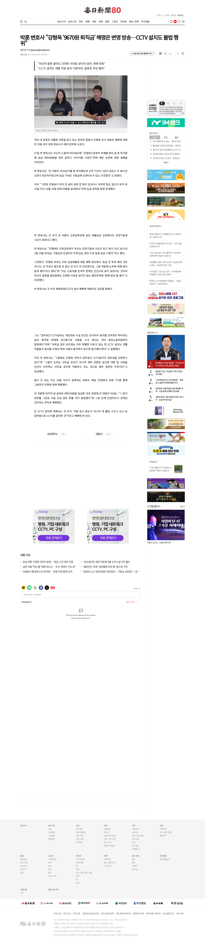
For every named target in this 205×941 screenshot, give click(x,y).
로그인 (173, 15)
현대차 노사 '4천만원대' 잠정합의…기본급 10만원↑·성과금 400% (115, 571)
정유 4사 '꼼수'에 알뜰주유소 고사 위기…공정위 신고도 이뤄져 (176, 149)
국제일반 (163, 829)
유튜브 (103, 434)
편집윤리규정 (138, 913)
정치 (81, 21)
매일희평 (51, 839)
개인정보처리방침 (123, 913)
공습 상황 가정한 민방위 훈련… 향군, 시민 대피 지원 (48, 562)
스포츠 (115, 21)
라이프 (123, 21)
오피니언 (72, 21)
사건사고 (135, 832)
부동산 (106, 832)
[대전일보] (121, 903)
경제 (87, 21)
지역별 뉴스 (136, 849)
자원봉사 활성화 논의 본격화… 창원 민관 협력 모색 (47, 571)
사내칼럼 (51, 832)
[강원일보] (46, 903)
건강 (77, 869)
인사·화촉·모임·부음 (84, 873)
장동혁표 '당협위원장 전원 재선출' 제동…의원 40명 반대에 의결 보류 (169, 390)
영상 (133, 859)
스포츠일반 (52, 859)
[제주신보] (177, 903)
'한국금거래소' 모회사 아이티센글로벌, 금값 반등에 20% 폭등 (176, 154)
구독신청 (76, 913)
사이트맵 (179, 913)
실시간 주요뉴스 (155, 226)
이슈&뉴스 (153, 462)
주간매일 (145, 21)
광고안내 (67, 913)
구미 (22, 893)
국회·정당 (80, 836)
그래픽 (134, 866)
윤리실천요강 (168, 913)
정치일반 (79, 829)
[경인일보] (84, 903)
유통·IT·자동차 (109, 846)
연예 (105, 856)
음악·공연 (24, 862)
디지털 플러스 (154, 506)
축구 (49, 866)
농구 (49, 869)
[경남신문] (65, 903)
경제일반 (107, 829)
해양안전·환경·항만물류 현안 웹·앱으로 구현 (105, 566)
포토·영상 (135, 856)
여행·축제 (80, 862)
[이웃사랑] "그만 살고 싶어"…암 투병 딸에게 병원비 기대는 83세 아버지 (165, 273)
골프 (49, 873)
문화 (107, 21)
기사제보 (167, 15)
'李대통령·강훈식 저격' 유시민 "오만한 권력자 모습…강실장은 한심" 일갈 (165, 263)
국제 (100, 21)
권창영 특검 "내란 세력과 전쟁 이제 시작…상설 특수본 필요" (169, 398)
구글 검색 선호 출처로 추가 (142, 53)
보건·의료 (135, 839)
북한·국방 (80, 839)
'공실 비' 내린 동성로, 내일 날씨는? (161, 542)
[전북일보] (158, 903)
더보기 (182, 506)
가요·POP (107, 866)
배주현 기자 (25, 50)
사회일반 (135, 829)
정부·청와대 (80, 832)
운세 (77, 883)
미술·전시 (24, 866)
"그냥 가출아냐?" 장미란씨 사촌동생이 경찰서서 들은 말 (160, 469)
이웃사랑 (135, 846)
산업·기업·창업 (110, 839)
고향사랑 (23, 889)
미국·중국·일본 (165, 832)
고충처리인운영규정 (90, 913)
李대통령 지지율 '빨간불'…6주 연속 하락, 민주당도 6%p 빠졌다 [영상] (169, 364)
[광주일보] (102, 903)
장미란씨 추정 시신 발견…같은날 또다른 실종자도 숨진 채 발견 (176, 158)
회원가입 (180, 15)
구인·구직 (107, 842)
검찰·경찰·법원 (138, 836)
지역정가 (79, 842)
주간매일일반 (165, 859)
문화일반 (23, 859)
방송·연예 (134, 21)
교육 (133, 842)
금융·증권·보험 (110, 836)
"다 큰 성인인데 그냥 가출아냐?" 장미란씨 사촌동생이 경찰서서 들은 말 (165, 254)
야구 (49, 862)
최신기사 (61, 21)
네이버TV (56, 434)
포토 (133, 862)
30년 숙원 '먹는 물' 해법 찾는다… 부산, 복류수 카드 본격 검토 (52, 566)
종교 (22, 873)
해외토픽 (163, 836)
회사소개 (57, 913)
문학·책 (23, 869)
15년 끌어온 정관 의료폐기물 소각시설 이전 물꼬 (106, 562)
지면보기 (159, 15)
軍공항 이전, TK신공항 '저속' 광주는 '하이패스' (169, 373)
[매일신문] (28, 903)
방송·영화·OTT (110, 862)
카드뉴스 (135, 869)
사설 (49, 829)
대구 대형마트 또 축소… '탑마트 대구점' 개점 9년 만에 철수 (175, 141)
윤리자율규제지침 (153, 913)
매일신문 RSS (53, 889)
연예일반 (107, 859)
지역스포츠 (52, 876)
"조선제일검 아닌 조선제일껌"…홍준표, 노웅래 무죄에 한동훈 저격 (169, 381)
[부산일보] (140, 903)
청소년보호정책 (107, 913)
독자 (77, 876)
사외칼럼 (51, 836)
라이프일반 (80, 859)
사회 (94, 21)
